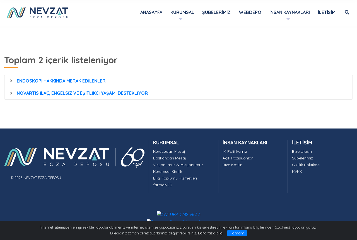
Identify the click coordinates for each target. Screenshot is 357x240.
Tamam (237, 233)
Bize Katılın (232, 164)
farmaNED (162, 184)
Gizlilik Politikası (306, 164)
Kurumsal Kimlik (167, 171)
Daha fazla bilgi (210, 233)
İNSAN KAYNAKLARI (245, 142)
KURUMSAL (166, 142)
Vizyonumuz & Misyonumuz (178, 164)
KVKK (297, 171)
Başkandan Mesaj (169, 158)
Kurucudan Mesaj (169, 151)
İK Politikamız (235, 151)
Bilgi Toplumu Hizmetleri (175, 178)
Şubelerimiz (302, 158)
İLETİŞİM (302, 142)
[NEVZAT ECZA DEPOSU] (37, 12)
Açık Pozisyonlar (238, 158)
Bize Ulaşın (302, 151)
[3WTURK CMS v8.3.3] (179, 214)
